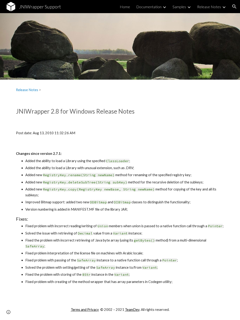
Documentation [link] (148, 6)
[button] (234, 6)
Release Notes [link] (209, 6)
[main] (120, 90)
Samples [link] (179, 6)
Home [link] (125, 6)
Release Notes (27, 90)
